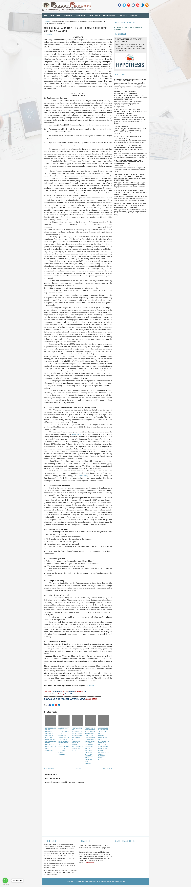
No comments (48, 34)
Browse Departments (109, 15)
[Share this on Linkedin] (59, 705)
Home (45, 15)
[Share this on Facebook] (50, 705)
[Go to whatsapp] (5, 880)
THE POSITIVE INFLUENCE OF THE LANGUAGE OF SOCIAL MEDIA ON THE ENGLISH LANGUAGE (128, 162)
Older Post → (107, 768)
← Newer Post (49, 768)
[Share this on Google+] (56, 705)
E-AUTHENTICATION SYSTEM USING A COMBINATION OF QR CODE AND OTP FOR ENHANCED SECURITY (130, 192)
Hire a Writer (68, 15)
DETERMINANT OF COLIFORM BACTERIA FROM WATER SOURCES (59, 860)
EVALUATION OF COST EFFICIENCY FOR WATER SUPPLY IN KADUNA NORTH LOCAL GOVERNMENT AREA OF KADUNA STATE (60, 846)
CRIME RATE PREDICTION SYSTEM (127, 137)
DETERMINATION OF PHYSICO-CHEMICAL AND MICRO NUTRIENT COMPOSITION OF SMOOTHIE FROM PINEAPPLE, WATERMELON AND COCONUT (50, 739)
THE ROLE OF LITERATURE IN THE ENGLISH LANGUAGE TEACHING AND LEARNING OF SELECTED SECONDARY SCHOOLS (129, 148)
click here (90, 685)
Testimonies (133, 15)
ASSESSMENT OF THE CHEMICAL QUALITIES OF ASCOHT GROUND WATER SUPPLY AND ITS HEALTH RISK (60, 872)
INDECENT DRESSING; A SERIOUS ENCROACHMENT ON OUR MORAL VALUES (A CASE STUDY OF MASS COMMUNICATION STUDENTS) (130, 112)
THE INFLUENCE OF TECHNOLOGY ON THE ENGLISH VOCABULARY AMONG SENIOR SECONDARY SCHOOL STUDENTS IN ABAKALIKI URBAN (130, 177)
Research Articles (94, 15)
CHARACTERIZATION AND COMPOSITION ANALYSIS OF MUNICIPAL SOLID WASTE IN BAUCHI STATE (59, 865)
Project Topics (56, 15)
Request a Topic (80, 15)
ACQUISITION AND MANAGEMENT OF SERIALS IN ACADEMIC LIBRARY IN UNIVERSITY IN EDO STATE (75, 29)
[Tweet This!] (53, 705)
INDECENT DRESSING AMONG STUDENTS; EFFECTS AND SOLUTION (130, 80)
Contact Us (123, 15)
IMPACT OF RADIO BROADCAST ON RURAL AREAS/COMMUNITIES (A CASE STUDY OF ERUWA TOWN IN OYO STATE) (130, 205)
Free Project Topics (121, 126)
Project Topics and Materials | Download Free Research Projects (102, 881)
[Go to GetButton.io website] (5, 884)
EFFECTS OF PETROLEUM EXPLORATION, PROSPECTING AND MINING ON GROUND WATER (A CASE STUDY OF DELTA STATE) (59, 853)
